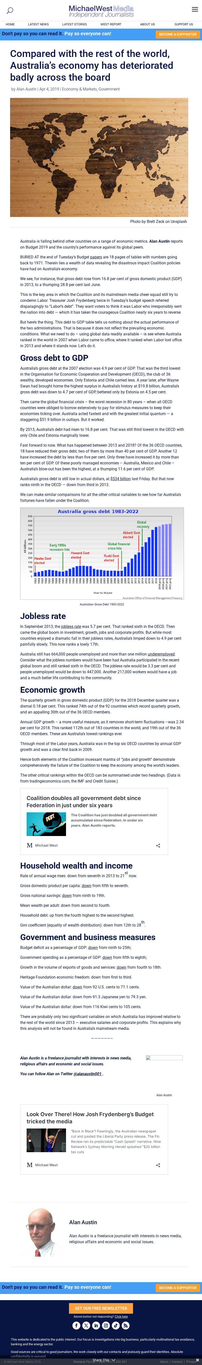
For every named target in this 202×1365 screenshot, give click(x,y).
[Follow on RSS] (126, 1325)
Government (109, 89)
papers (96, 257)
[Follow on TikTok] (116, 1325)
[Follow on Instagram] (106, 1325)
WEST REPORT (111, 24)
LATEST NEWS (38, 24)
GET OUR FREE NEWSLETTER (101, 1308)
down (86, 885)
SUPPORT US (184, 24)
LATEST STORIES (74, 24)
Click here (121, 1316)
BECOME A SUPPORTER (178, 34)
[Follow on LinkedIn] (96, 1325)
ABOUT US (147, 24)
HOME (10, 24)
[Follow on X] (86, 1325)
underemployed (161, 654)
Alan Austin (26, 89)
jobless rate (71, 626)
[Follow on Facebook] (76, 1325)
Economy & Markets (79, 89)
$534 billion (120, 478)
